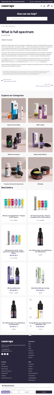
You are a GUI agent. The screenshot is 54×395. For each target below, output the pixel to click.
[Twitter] (5, 354)
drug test (15, 60)
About (29, 348)
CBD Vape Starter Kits (6, 377)
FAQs (29, 346)
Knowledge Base (32, 377)
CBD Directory (31, 380)
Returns (30, 371)
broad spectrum (32, 61)
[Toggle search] (41, 6)
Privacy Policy (31, 375)
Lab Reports (31, 355)
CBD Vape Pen (4, 373)
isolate (38, 61)
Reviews (30, 357)
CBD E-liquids (4, 368)
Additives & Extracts (6, 371)
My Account (31, 364)
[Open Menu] (52, 6)
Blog (29, 343)
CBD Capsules (4, 366)
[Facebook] (2, 354)
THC (25, 46)
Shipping (30, 368)
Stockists (30, 350)
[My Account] (44, 6)
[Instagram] (7, 354)
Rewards (30, 366)
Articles (3, 26)
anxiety (28, 55)
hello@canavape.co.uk (6, 351)
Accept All (44, 392)
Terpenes (3, 375)
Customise (10, 392)
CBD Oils (3, 364)
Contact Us (31, 353)
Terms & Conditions (33, 373)
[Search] (8, 19)
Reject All (27, 392)
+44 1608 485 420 (5, 349)
